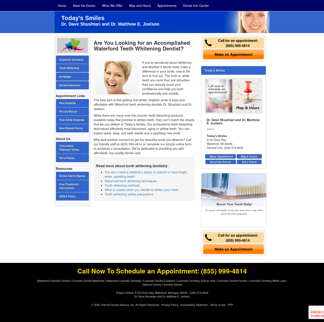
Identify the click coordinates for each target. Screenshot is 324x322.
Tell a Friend (249, 162)
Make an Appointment (233, 54)
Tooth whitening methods (122, 185)
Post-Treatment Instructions (68, 186)
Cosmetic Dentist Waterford (88, 281)
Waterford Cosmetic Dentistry (123, 281)
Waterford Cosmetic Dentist (53, 281)
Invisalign (65, 77)
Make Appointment (221, 156)
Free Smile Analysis (71, 120)
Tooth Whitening (69, 68)
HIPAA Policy (67, 196)
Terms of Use (218, 305)
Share (210, 129)
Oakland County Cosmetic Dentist (162, 284)
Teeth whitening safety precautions (129, 194)
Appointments (167, 5)
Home (62, 5)
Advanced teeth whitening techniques (131, 181)
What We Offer (112, 5)
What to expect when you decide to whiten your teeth (142, 189)
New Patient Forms (71, 128)
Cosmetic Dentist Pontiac (232, 281)
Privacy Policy (169, 305)
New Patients (67, 103)
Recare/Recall (68, 111)
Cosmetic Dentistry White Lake (267, 281)
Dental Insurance (70, 85)
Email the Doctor (220, 162)
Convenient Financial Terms (69, 148)
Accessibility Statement (194, 305)
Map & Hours (249, 156)
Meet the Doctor (84, 5)
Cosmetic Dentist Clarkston (159, 281)
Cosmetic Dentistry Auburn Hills (196, 281)
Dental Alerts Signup (72, 176)
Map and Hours (140, 5)
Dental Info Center (196, 5)
